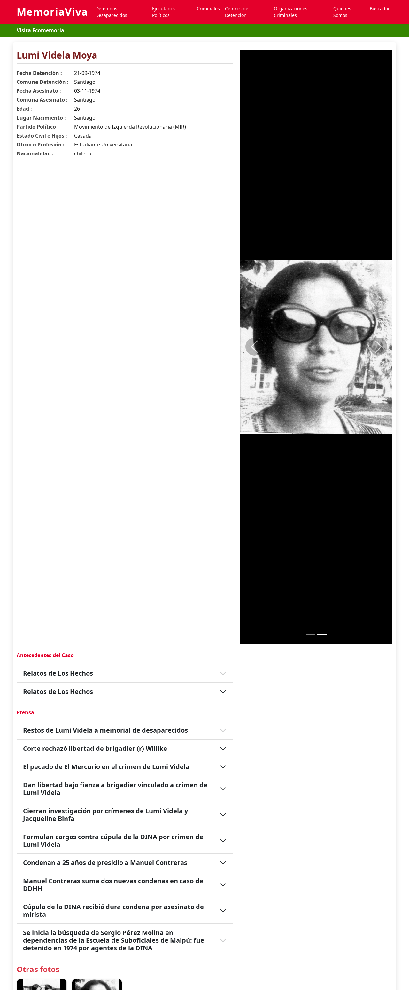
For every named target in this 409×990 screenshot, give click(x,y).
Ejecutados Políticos (163, 11)
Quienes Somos (342, 11)
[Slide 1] (310, 635)
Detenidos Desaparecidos (111, 11)
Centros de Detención (236, 11)
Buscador (380, 8)
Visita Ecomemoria (40, 30)
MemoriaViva (52, 12)
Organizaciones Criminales (290, 11)
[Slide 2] (322, 635)
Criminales (208, 8)
